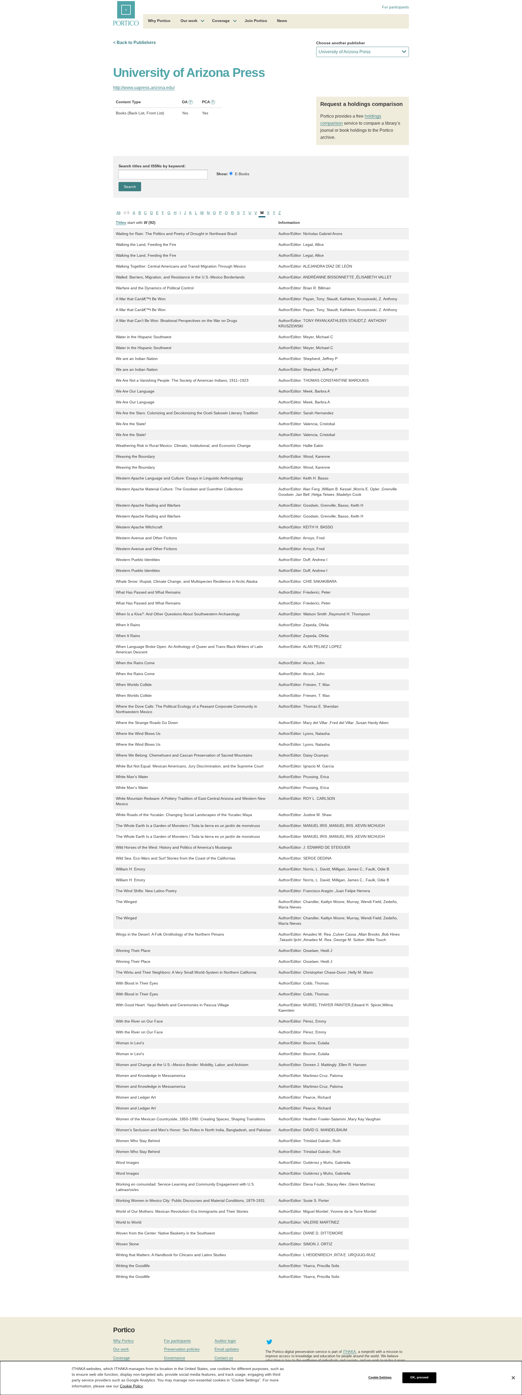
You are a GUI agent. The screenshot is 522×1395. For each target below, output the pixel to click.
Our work (189, 20)
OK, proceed (419, 1377)
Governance (174, 1358)
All (118, 213)
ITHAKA (349, 1352)
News (282, 20)
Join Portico (256, 20)
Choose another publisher (340, 43)
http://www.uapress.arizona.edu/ (144, 87)
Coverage (221, 20)
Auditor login (225, 1340)
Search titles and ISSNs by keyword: (152, 166)
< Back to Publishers (134, 42)
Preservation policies (182, 1349)
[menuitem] (159, 21)
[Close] (513, 1378)
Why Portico (159, 20)
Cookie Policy (131, 1386)
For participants (395, 7)
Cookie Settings (380, 1377)
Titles (121, 222)
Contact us (224, 1358)
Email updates (227, 1349)
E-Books (242, 174)
